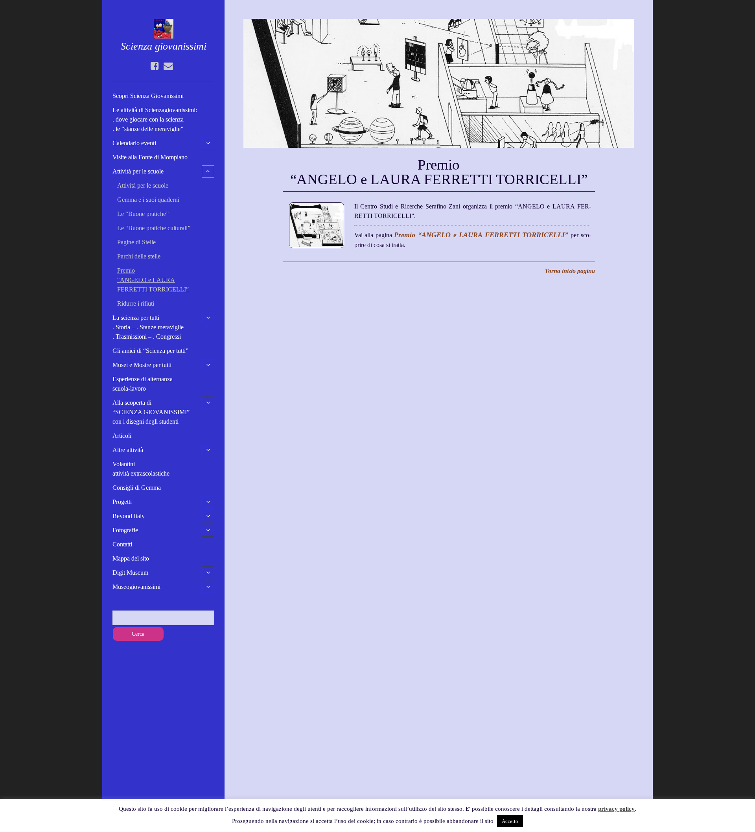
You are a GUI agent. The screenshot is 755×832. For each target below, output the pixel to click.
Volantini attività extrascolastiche (140, 469)
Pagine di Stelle (136, 242)
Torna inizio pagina (570, 270)
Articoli (121, 435)
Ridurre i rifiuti (135, 303)
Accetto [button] (510, 821)
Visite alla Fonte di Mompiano (150, 157)
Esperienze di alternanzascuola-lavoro (142, 384)
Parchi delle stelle (138, 256)
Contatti (122, 544)
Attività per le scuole (142, 185)
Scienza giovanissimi (163, 46)
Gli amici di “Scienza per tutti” (150, 350)
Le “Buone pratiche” (143, 213)
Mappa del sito (130, 558)
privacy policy (616, 809)
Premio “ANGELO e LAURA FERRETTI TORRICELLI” (153, 280)
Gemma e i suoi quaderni (148, 199)
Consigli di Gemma (136, 487)
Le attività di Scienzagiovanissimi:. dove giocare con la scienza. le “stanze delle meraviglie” (154, 119)
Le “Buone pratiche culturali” (153, 228)
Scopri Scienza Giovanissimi (148, 95)
